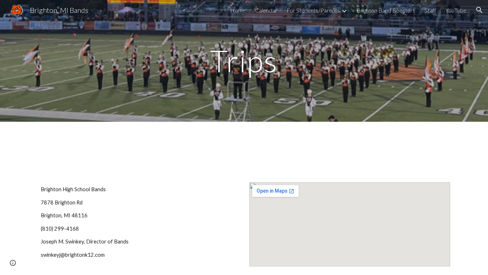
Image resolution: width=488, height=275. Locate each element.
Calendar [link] (266, 10)
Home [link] (238, 10)
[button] (479, 10)
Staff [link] (430, 10)
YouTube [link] (456, 10)
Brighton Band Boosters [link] (386, 10)
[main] (244, 61)
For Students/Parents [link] (313, 10)
